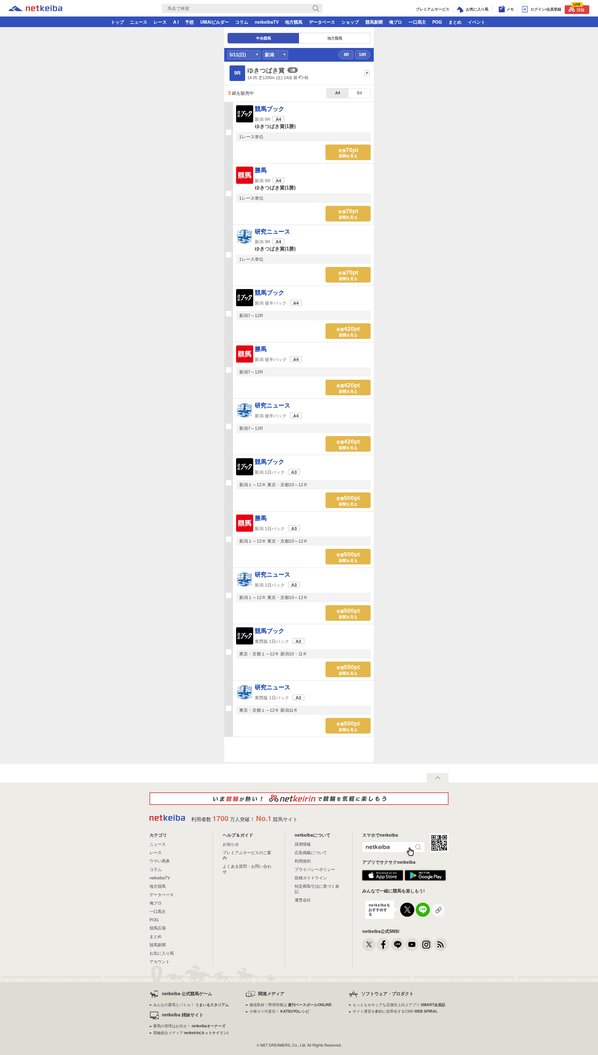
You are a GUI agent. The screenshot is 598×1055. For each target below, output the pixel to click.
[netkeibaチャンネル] (412, 944)
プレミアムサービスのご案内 (247, 855)
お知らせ (231, 844)
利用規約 (303, 861)
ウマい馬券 (160, 861)
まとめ (455, 22)
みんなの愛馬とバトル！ (191, 1004)
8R (346, 54)
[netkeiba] (35, 9)
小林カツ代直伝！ (279, 1011)
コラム (241, 22)
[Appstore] (382, 879)
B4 (359, 93)
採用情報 (303, 844)
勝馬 (261, 170)
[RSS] (440, 944)
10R (362, 54)
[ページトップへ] (437, 777)
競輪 (579, 8)
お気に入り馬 (162, 953)
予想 (189, 22)
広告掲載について (311, 852)
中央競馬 (263, 38)
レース (160, 22)
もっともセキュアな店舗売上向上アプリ (399, 1004)
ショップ (350, 22)
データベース (322, 22)
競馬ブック (269, 109)
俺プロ (395, 22)
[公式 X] (369, 944)
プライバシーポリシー (315, 869)
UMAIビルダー (214, 22)
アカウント (160, 961)
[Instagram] (426, 944)
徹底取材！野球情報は (290, 1004)
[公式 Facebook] (383, 944)
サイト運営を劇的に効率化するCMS (395, 1011)
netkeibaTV (267, 22)
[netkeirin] (299, 798)
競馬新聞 (374, 22)
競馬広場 (158, 928)
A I (176, 22)
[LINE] (397, 944)
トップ (117, 22)
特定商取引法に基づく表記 (317, 888)
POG (437, 22)
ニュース (138, 22)
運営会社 (303, 900)
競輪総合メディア (190, 1032)
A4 (337, 93)
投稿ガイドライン (311, 878)
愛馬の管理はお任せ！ (189, 1025)
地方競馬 (293, 22)
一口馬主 (417, 22)
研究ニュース (272, 231)
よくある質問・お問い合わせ (247, 868)
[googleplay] (425, 879)
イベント (476, 22)
